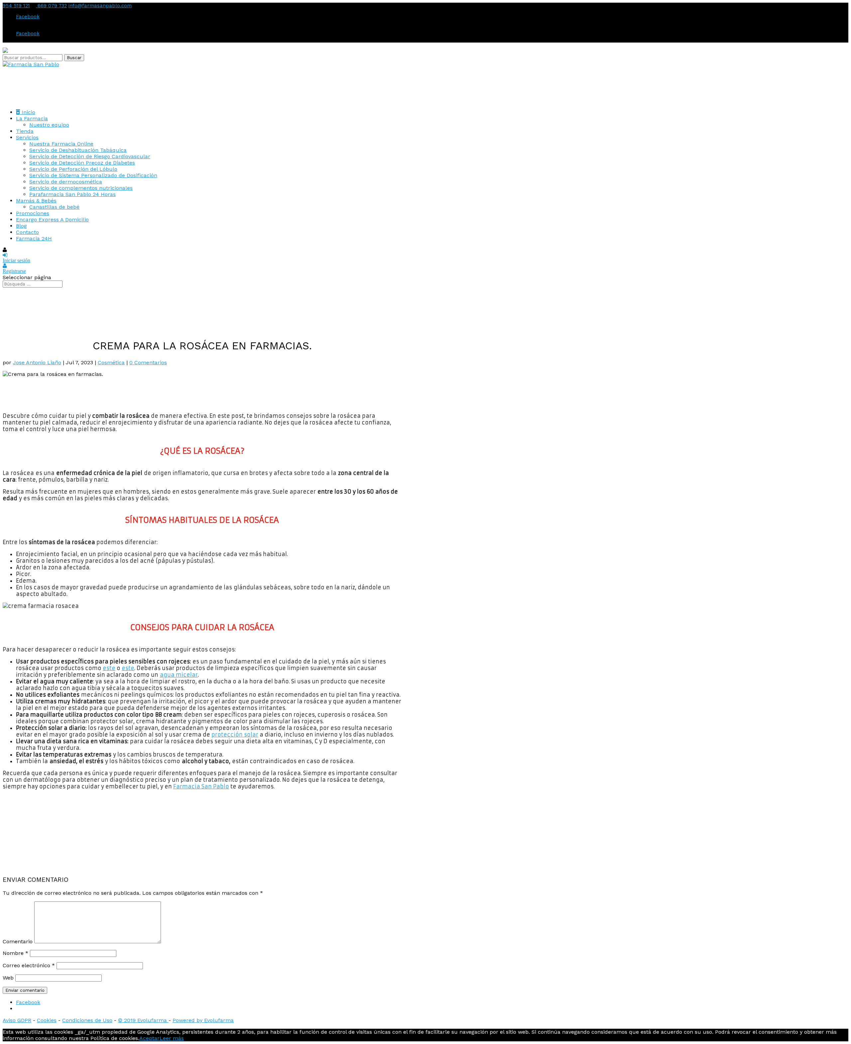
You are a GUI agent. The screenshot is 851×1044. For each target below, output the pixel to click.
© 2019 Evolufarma (143, 1020)
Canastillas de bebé (54, 207)
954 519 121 (16, 6)
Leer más (172, 1038)
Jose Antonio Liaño (37, 362)
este (109, 668)
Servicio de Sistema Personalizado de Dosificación (93, 175)
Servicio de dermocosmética (65, 181)
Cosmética (111, 362)
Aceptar (149, 1038)
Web (8, 978)
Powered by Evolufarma (203, 1020)
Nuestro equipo (49, 125)
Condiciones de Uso (87, 1020)
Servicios (27, 137)
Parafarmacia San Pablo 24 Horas (72, 194)
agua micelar (179, 674)
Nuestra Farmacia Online (61, 144)
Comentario (18, 941)
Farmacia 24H (34, 238)
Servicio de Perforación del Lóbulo (73, 169)
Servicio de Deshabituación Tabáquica (78, 150)
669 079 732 (51, 6)
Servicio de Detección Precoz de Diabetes (82, 163)
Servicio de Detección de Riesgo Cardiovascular (89, 156)
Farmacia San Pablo (201, 786)
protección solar (234, 734)
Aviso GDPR (17, 1020)
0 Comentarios (148, 362)
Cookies (47, 1020)
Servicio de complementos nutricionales (81, 188)
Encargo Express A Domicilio (52, 219)
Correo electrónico (29, 965)
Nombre (15, 953)
